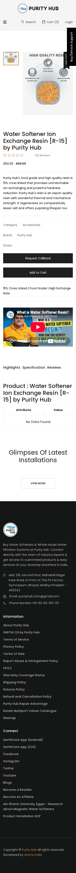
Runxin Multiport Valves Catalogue (29, 711)
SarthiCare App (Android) (23, 740)
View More (38, 483)
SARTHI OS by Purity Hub (21, 632)
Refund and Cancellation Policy (27, 696)
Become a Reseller (17, 790)
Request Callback (38, 258)
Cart (52, 22)
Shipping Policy (14, 682)
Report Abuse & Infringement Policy (30, 661)
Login (69, 22)
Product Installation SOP (22, 816)
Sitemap (9, 718)
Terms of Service (16, 639)
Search (30, 22)
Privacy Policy (13, 647)
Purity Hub (24, 235)
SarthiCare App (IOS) (19, 747)
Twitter (8, 768)
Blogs (7, 782)
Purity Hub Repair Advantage (25, 704)
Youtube (9, 775)
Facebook (11, 754)
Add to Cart (38, 272)
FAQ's (7, 668)
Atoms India (33, 855)
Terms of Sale (13, 654)
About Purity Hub (16, 625)
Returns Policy (14, 689)
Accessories (31, 225)
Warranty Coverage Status (24, 675)
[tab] (11, 58)
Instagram (11, 761)
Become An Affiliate (18, 797)
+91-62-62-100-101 (45, 603)
